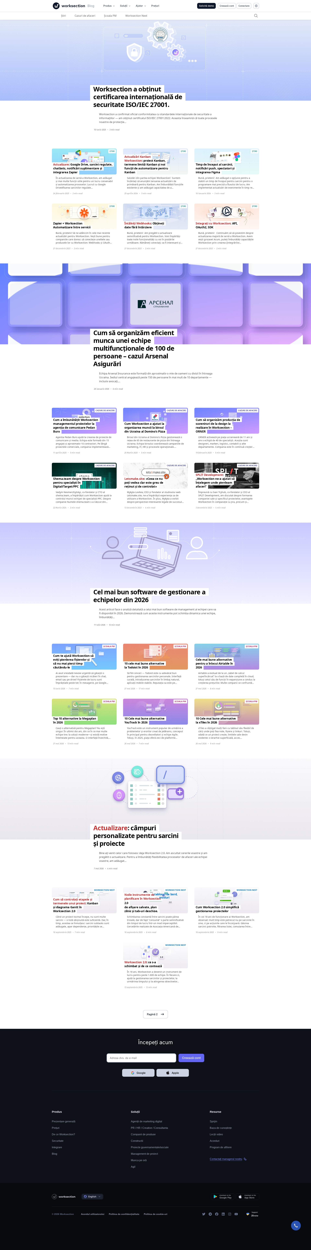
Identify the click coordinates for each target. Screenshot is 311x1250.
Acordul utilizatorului (92, 1214)
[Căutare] (256, 15)
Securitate (57, 1140)
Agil (133, 1166)
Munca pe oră (139, 1160)
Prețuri (55, 1128)
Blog (54, 1153)
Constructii (137, 1140)
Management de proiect (144, 1153)
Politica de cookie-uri (155, 1214)
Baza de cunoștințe (221, 1128)
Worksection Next (136, 15)
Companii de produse (143, 1134)
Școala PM (110, 15)
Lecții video (216, 1134)
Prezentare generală (63, 1121)
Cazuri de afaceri (85, 15)
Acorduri (214, 1140)
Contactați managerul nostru (226, 1159)
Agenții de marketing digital (146, 1121)
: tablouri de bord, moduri (165, 895)
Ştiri (63, 15)
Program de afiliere (221, 1147)
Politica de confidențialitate (124, 1214)
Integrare (57, 1147)
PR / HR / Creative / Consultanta (149, 1128)
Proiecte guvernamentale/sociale (150, 1147)
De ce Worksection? (63, 1134)
